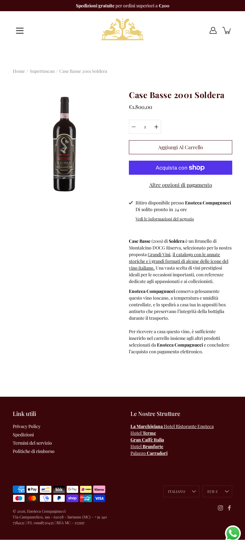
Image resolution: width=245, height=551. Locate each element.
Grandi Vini (159, 254)
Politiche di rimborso (34, 451)
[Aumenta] (156, 127)
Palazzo (148, 453)
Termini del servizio (32, 443)
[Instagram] (220, 507)
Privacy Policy (27, 426)
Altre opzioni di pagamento (180, 184)
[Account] (213, 30)
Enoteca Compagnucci (46, 511)
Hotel (143, 433)
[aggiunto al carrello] (227, 30)
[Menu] (20, 30)
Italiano (176, 491)
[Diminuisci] (133, 127)
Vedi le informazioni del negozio (165, 218)
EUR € (212, 491)
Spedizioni (23, 435)
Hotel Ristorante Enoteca (172, 426)
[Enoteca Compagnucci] (122, 30)
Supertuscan (42, 71)
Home (19, 71)
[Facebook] (229, 507)
